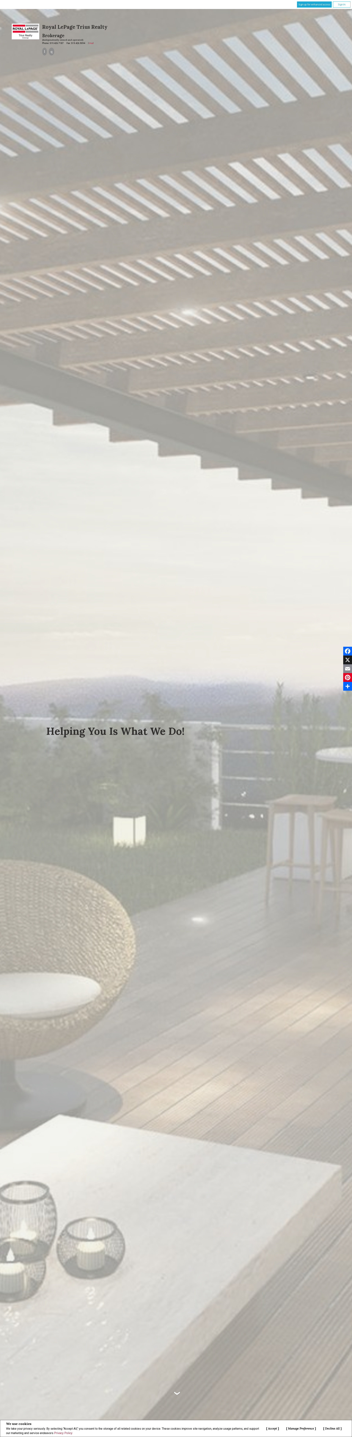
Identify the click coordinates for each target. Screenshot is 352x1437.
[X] (347, 660)
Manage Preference (301, 1428)
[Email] (347, 668)
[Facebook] (347, 651)
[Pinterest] (347, 677)
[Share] (347, 686)
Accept (272, 1428)
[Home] (25, 31)
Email (91, 43)
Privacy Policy (63, 1433)
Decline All (332, 1428)
